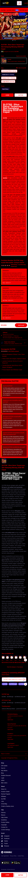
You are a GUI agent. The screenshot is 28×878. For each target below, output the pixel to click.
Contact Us (4, 827)
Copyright (4, 824)
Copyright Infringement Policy (9, 758)
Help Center (4, 817)
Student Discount (6, 775)
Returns (3, 815)
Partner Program (5, 794)
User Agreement (5, 855)
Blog (2, 773)
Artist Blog (4, 803)
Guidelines (4, 820)
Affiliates (3, 796)
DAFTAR (20, 875)
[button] (20, 660)
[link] (5, 684)
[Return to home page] (8, 3)
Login (2, 778)
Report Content (5, 753)
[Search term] (19, 3)
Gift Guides (4, 765)
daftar (2, 780)
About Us (3, 789)
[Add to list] (3, 657)
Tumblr (6, 843)
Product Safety (5, 822)
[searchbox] (14, 679)
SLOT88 (3, 10)
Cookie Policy (21, 855)
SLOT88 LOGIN (12, 10)
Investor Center (5, 791)
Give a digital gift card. (17, 337)
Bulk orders (4, 782)
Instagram (6, 836)
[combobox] (19, 3)
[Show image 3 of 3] (15, 40)
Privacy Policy (13, 855)
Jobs (2, 801)
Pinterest (6, 846)
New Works (4, 770)
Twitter (6, 841)
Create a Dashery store (7, 806)
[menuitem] (3, 10)
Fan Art (3, 768)
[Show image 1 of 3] (12, 40)
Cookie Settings (5, 829)
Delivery (3, 812)
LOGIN (7, 875)
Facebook (6, 838)
